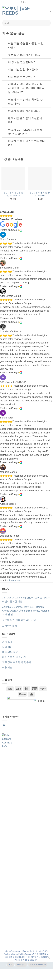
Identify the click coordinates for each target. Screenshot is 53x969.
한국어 (23, 2)
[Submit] (47, 23)
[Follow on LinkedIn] (25, 725)
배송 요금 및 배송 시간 (14, 657)
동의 (11, 964)
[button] (46, 11)
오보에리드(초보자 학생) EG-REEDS (13, 194)
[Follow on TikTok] (15, 725)
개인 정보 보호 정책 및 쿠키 (16, 662)
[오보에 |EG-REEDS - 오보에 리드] (17, 11)
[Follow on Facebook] (7, 725)
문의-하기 (7, 647)
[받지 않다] (49, 959)
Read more (14, 580)
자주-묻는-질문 (10, 652)
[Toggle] (5, 43)
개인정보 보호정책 (38, 964)
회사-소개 (7, 642)
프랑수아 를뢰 (9, 625)
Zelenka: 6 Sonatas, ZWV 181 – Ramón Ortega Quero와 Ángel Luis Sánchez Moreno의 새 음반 (25, 611)
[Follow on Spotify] (4, 725)
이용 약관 (7, 667)
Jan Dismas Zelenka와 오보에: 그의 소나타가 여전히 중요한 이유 (26, 599)
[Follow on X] (18, 725)
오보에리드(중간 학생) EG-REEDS (39, 194)
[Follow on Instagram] (11, 725)
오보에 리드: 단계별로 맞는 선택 (19, 620)
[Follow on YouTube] (29, 725)
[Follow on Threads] (22, 725)
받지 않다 (21, 964)
